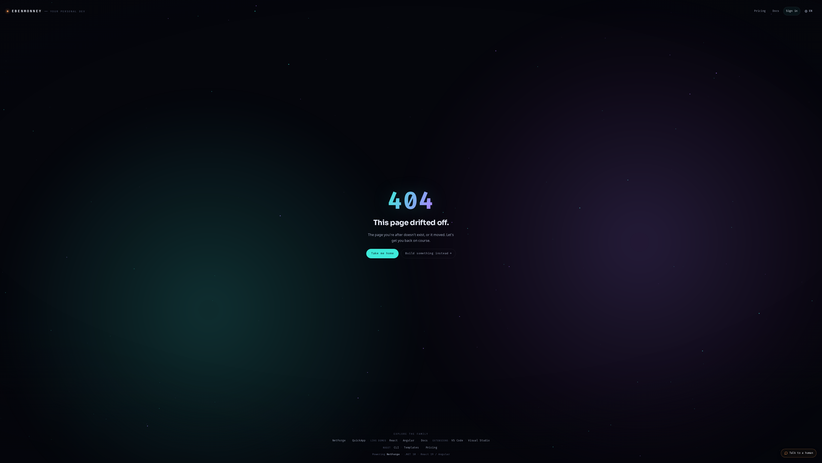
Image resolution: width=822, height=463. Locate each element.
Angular (408, 440)
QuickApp (359, 440)
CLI (396, 447)
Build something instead (428, 253)
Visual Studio (479, 440)
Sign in (792, 11)
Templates (411, 447)
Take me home (382, 253)
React (393, 440)
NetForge (339, 440)
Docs (776, 11)
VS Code (457, 440)
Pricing (760, 11)
